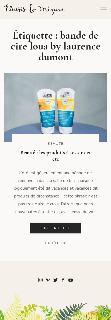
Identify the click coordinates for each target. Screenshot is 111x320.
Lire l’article (55, 228)
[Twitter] (55, 280)
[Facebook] (63, 280)
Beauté (56, 143)
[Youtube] (70, 280)
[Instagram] (40, 280)
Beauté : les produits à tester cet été (55, 155)
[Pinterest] (48, 280)
